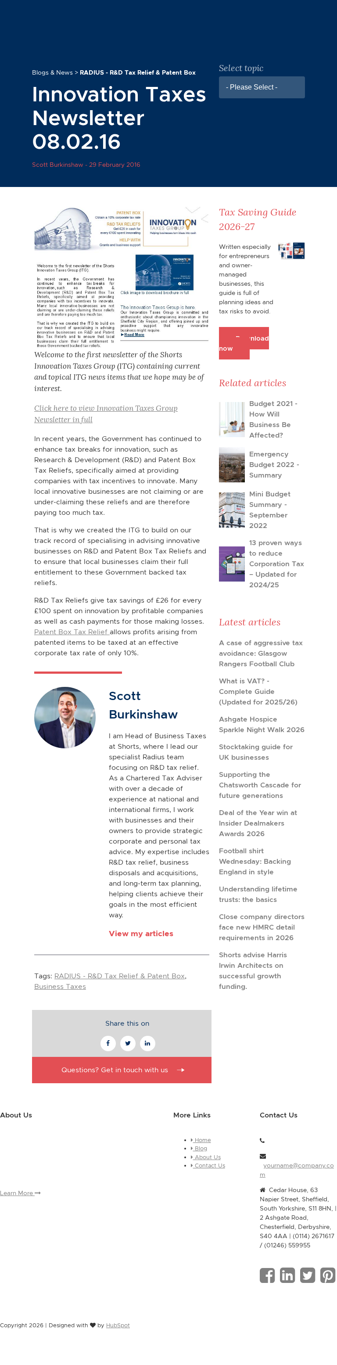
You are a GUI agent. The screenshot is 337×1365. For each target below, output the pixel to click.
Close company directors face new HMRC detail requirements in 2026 (262, 927)
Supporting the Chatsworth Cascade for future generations (260, 785)
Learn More (17, 1193)
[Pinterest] (327, 1275)
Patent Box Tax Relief (72, 632)
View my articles (141, 933)
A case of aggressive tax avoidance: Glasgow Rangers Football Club (261, 653)
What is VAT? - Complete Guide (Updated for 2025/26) (258, 691)
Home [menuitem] (202, 1140)
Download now (244, 343)
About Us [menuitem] (207, 1157)
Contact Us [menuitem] (209, 1165)
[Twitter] (307, 1275)
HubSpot (118, 1325)
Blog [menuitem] (200, 1148)
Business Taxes (60, 986)
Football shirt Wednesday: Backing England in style (255, 861)
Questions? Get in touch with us (114, 1070)
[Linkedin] (287, 1275)
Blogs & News (52, 72)
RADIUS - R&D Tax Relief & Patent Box (119, 976)
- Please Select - (251, 87)
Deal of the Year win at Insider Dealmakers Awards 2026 (258, 823)
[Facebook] (267, 1275)
